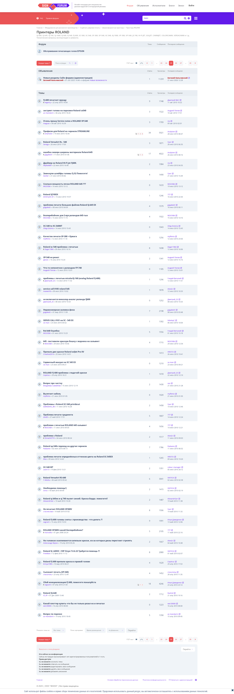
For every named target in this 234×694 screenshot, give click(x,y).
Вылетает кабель (52, 393)
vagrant (46, 522)
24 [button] (166, 63)
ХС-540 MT (48, 467)
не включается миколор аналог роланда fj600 (66, 299)
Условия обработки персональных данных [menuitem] (122, 680)
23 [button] (161, 63)
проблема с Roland (52, 435)
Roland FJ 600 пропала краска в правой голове (66, 561)
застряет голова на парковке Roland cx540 (64, 110)
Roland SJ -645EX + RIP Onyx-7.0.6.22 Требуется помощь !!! (71, 551)
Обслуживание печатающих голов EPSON (63, 51)
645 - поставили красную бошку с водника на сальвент (71, 341)
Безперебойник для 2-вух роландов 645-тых (65, 215)
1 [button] (151, 63)
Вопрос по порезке (52, 614)
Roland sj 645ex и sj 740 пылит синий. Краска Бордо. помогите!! (75, 498)
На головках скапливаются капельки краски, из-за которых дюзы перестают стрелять (87, 540)
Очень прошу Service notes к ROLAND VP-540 (65, 121)
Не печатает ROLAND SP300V (57, 509)
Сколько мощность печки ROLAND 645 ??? (64, 184)
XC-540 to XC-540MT (52, 226)
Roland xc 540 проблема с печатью (60, 247)
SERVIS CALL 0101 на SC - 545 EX (58, 320)
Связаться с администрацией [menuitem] (181, 680)
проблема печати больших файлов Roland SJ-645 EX (69, 205)
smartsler (48, 133)
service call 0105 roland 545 (56, 288)
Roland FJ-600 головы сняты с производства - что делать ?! (72, 519)
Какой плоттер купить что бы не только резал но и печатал (74, 603)
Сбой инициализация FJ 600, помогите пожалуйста (69, 582)
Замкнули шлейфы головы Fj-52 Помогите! (65, 173)
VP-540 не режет (51, 257)
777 (169, 194)
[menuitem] (40, 18)
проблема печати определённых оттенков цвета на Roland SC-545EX (78, 456)
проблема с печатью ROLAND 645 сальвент (65, 425)
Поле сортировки (76, 630)
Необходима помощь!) (55, 488)
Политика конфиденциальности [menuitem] (154, 680)
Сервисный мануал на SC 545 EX (59, 362)
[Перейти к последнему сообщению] (189, 78)
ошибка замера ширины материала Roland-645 (68, 152)
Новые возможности (98, 80)
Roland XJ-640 (50, 593)
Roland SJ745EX (50, 194)
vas (169, 383)
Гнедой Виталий (174, 278)
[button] (141, 63)
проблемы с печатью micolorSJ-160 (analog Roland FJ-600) (71, 278)
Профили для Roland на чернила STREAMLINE (66, 131)
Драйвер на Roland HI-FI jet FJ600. (60, 163)
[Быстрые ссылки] (195, 18)
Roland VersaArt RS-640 (54, 477)
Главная (40, 680)
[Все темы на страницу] (136, 63)
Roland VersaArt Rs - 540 (55, 142)
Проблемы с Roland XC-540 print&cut (61, 404)
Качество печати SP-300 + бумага (60, 236)
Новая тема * (44, 63)
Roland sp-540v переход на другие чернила (65, 446)
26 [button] (176, 63)
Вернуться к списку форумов (49, 649)
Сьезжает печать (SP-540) (56, 572)
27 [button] (181, 63)
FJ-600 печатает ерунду (54, 100)
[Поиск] (185, 18)
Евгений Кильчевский (53, 80)
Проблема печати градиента (58, 414)
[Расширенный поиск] (188, 18)
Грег (169, 142)
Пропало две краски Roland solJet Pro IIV (63, 351)
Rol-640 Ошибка (51, 330)
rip (169, 121)
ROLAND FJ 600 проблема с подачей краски (65, 372)
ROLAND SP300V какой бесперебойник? (63, 530)
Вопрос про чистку (52, 383)
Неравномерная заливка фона (59, 309)
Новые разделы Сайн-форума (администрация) (67, 77)
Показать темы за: (43, 630)
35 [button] (190, 63)
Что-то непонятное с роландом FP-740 (62, 268)
